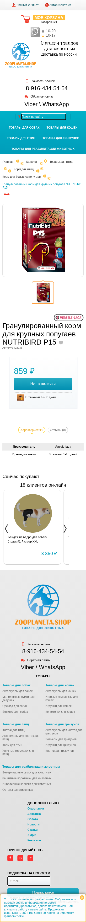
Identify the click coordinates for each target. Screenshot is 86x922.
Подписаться (43, 892)
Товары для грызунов (61, 138)
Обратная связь (42, 96)
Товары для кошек (62, 127)
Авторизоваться (60, 5)
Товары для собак (24, 127)
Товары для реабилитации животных (43, 148)
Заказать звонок (42, 81)
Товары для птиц (21, 138)
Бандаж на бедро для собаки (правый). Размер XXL (27, 539)
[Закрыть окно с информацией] (82, 897)
